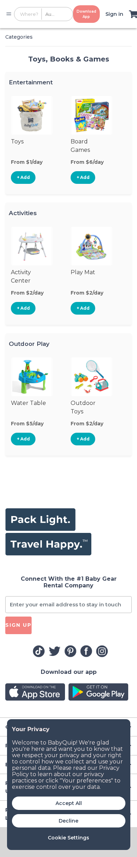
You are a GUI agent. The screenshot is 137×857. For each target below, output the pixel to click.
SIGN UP (18, 625)
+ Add (23, 177)
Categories (19, 37)
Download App (86, 14)
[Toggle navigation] (9, 14)
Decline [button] (68, 821)
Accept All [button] (69, 803)
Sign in (114, 14)
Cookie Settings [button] (68, 838)
